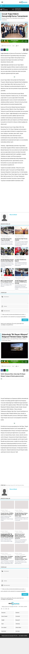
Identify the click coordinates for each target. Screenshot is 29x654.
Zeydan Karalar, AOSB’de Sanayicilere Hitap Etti (7, 514)
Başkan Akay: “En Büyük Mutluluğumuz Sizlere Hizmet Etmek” (7, 558)
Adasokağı (8, 485)
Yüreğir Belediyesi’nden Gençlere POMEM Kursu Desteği (21, 282)
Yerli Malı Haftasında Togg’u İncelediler (6, 239)
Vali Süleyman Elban (20, 485)
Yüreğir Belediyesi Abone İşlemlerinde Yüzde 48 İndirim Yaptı (21, 515)
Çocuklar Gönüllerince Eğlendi (20, 260)
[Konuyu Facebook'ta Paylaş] (2, 50)
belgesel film (13, 485)
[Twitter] (4, 609)
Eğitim (16, 277)
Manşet (7, 18)
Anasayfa (4, 18)
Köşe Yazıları (17, 235)
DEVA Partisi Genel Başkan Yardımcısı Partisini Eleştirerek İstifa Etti (20, 536)
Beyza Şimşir (13, 214)
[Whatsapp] (8, 609)
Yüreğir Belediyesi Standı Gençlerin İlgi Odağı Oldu (7, 260)
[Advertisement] (14, 196)
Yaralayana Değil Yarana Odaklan (21, 239)
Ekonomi (3, 277)
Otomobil (6, 235)
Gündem (2, 256)
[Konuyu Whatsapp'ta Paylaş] (7, 50)
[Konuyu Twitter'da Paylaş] (4, 50)
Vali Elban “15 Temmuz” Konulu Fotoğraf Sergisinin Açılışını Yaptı (21, 558)
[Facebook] (2, 609)
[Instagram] (6, 609)
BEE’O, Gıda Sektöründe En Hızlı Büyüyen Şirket (7, 281)
